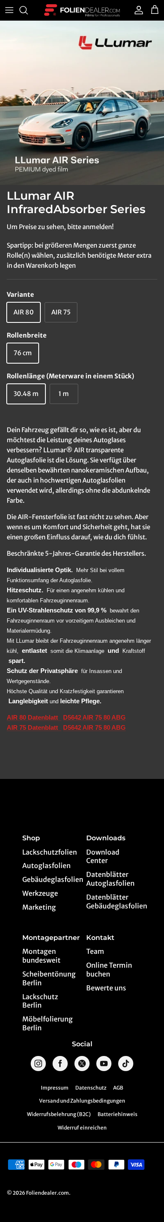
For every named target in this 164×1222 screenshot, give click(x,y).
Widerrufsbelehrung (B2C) (59, 1114)
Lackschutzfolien (49, 852)
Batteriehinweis (118, 1114)
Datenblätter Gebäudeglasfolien (114, 901)
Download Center (102, 856)
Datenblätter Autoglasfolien (110, 878)
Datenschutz (90, 1088)
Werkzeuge (40, 893)
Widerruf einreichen (82, 1127)
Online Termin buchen (109, 969)
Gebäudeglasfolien (50, 879)
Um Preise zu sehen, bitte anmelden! (60, 227)
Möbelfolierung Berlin (47, 1023)
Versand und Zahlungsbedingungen (82, 1101)
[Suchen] (28, 10)
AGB (118, 1088)
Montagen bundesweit (41, 955)
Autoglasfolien (46, 865)
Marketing (39, 907)
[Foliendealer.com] (82, 10)
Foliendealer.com (47, 1193)
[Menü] (9, 10)
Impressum (55, 1088)
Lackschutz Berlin (40, 1001)
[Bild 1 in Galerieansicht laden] (82, 103)
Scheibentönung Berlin (49, 978)
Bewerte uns (106, 988)
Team (95, 951)
